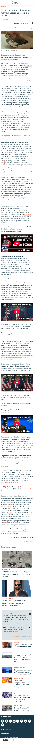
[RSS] (25, 721)
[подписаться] (2, 724)
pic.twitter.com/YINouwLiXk (10, 482)
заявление (23, 335)
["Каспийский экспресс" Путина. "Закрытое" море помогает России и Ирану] (7, 655)
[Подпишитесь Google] (2, 721)
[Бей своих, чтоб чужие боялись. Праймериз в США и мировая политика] (7, 695)
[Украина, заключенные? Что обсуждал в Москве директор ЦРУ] (7, 645)
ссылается (27, 214)
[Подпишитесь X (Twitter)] (10, 721)
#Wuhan (25, 472)
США (15, 693)
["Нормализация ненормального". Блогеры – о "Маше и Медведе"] (7, 680)
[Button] (15, 23)
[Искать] (28, 740)
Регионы (4, 7)
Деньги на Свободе (19, 668)
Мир (15, 653)
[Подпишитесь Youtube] (14, 721)
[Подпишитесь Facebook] (6, 721)
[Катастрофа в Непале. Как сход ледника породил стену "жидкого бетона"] (17, 559)
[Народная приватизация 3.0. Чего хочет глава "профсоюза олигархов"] (7, 670)
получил (4, 200)
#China (19, 472)
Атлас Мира (6, 569)
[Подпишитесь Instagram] (21, 721)
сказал (10, 512)
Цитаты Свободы (8, 598)
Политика (16, 642)
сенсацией (28, 65)
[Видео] (21, 740)
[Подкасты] (29, 721)
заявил (8, 289)
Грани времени (18, 706)
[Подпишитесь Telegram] (17, 721)
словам (5, 523)
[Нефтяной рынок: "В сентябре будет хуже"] (7, 708)
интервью (4, 163)
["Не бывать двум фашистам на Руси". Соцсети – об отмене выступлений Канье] (17, 588)
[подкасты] (13, 740)
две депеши (21, 183)
